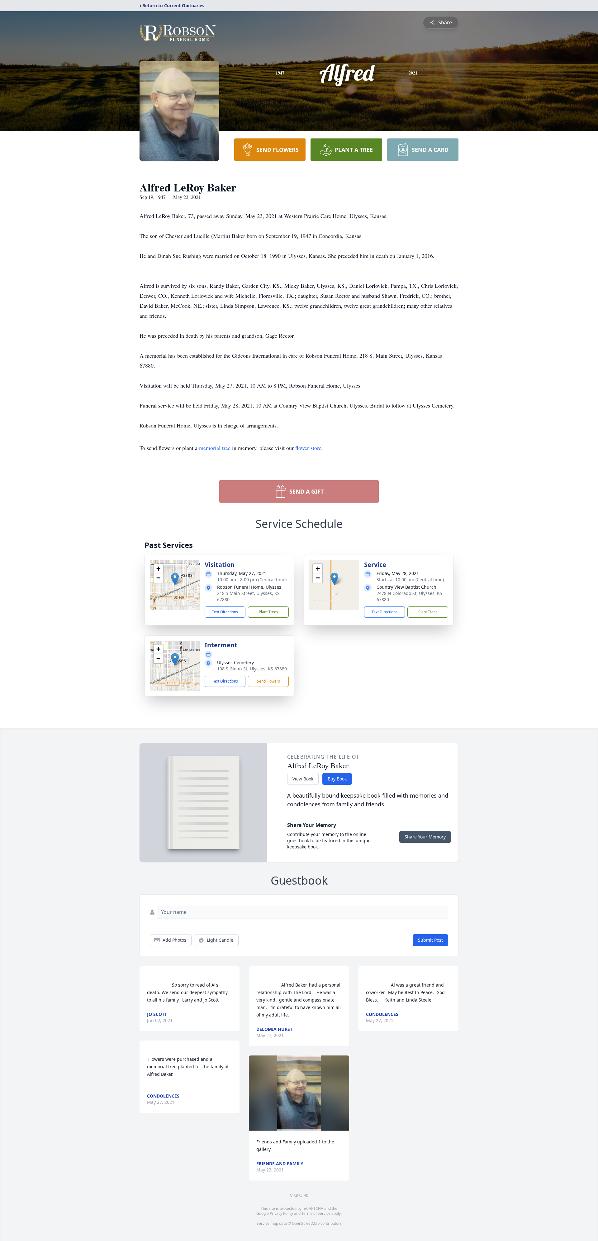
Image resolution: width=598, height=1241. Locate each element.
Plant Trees (268, 612)
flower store (308, 447)
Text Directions (225, 612)
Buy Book (337, 779)
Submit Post (430, 940)
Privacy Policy (281, 1213)
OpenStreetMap (306, 1223)
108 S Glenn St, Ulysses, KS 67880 (252, 669)
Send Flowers (268, 681)
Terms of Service (315, 1213)
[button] (175, 578)
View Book (302, 779)
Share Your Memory (425, 837)
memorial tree (214, 447)
